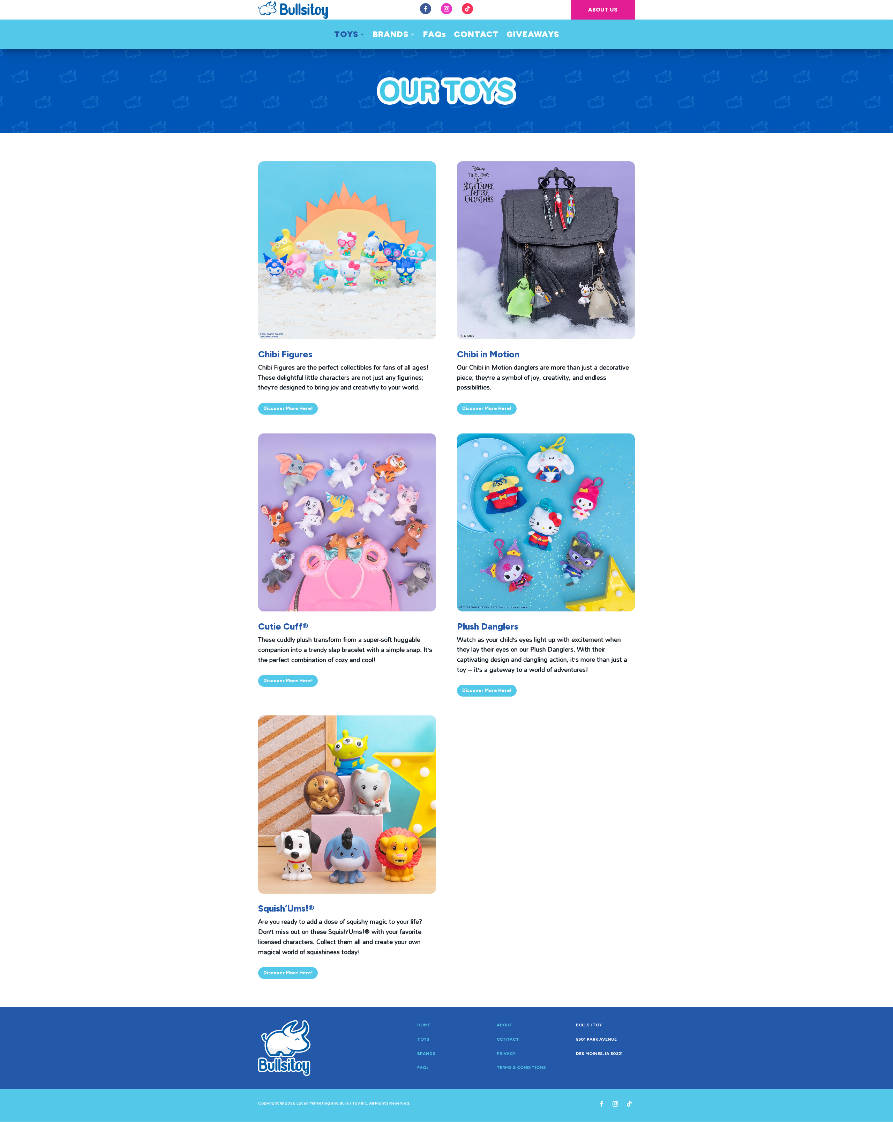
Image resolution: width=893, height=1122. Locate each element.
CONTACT (476, 35)
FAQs (434, 35)
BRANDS (390, 35)
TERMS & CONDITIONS (521, 1067)
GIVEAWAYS (532, 35)
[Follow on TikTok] (467, 8)
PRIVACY (506, 1053)
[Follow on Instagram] (446, 8)
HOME (423, 1025)
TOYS (346, 35)
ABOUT (504, 1025)
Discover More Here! (288, 408)
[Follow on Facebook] (425, 8)
